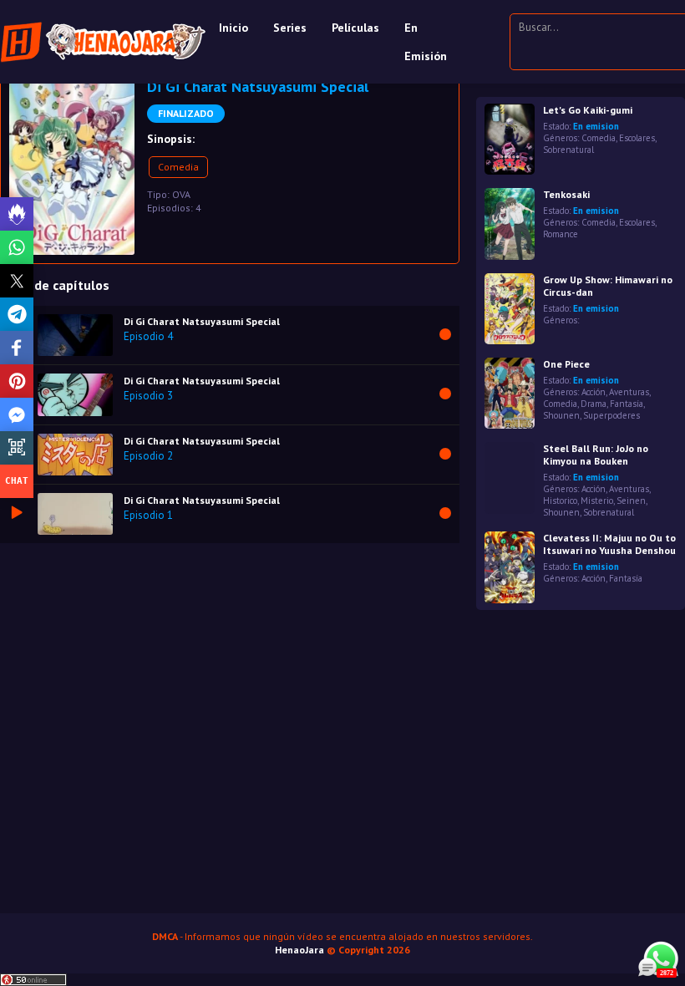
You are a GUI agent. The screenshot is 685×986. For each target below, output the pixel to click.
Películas (355, 27)
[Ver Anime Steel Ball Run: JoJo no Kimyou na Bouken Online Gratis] (510, 477)
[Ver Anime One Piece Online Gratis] (510, 393)
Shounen (561, 415)
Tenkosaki (566, 194)
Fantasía (626, 403)
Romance (560, 234)
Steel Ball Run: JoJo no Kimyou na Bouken (595, 454)
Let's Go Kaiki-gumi (587, 110)
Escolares (637, 138)
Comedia (178, 166)
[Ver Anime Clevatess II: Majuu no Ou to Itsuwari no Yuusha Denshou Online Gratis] (510, 566)
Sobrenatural (568, 149)
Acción (593, 392)
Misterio (597, 500)
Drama (593, 403)
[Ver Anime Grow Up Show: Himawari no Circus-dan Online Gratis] (510, 308)
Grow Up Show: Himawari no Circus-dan (607, 285)
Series (290, 27)
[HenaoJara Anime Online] (103, 42)
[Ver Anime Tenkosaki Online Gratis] (510, 223)
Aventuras (629, 392)
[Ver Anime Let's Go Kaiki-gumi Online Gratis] (510, 139)
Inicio (233, 27)
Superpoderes (611, 415)
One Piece (566, 364)
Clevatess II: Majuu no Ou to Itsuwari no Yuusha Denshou (609, 544)
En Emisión (425, 42)
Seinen (631, 500)
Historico (560, 500)
